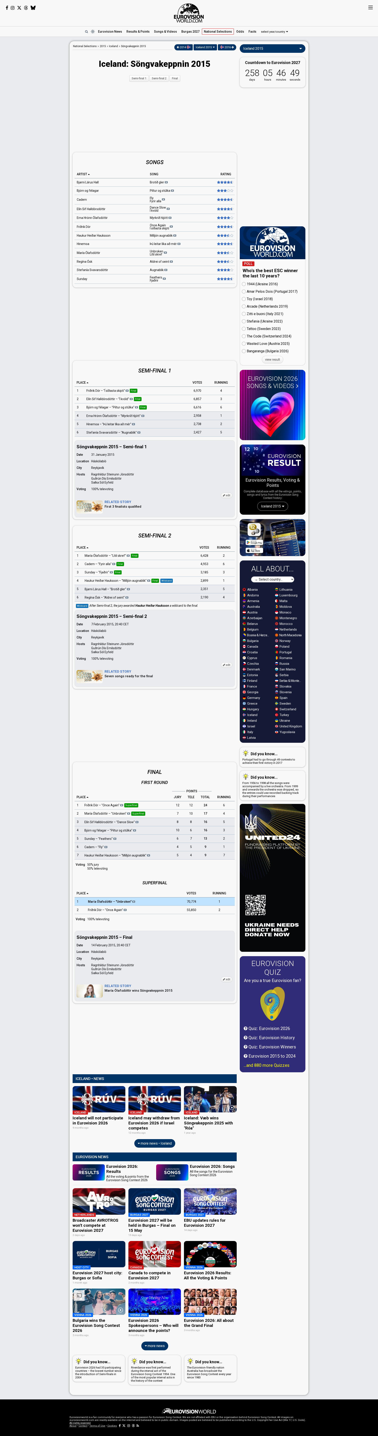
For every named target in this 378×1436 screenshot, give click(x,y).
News (110, 31)
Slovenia (285, 692)
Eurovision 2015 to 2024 (271, 1056)
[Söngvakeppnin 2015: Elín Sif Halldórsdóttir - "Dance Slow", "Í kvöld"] (225, 209)
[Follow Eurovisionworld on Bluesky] (33, 8)
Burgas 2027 (190, 31)
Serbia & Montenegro (291, 681)
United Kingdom (290, 726)
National (218, 31)
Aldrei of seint (160, 261)
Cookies (112, 1425)
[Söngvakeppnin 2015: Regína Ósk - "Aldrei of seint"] (225, 261)
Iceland (251, 715)
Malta (283, 601)
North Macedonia (290, 635)
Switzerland (287, 709)
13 (205, 838)
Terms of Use (97, 1425)
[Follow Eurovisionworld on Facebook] (6, 8)
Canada (252, 647)
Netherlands (288, 629)
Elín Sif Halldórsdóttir (91, 209)
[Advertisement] (35, 107)
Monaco (285, 612)
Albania (252, 590)
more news (156, 1346)
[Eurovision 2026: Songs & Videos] (272, 414)
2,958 (197, 415)
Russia (284, 664)
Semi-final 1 (139, 78)
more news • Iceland (156, 1143)
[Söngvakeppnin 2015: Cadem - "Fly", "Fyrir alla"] (225, 199)
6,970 (197, 390)
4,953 (204, 564)
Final (175, 78)
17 (205, 813)
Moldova (285, 607)
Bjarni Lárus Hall (88, 182)
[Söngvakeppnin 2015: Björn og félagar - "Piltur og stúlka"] (225, 190)
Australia (253, 607)
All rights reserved (80, 1423)
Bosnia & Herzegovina (258, 635)
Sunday (82, 279)
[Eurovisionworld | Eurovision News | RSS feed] (137, 1425)
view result (272, 359)
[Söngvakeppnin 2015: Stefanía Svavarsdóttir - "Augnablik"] (225, 270)
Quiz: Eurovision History (271, 1037)
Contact (83, 1425)
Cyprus (251, 658)
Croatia (252, 652)
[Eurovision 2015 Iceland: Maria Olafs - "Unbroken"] (225, 252)
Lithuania (285, 590)
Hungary (252, 709)
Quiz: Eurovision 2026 (268, 1028)
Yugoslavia (287, 732)
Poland (284, 647)
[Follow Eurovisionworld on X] (19, 8)
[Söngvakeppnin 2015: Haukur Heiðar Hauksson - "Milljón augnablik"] (225, 235)
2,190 (204, 597)
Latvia (251, 738)
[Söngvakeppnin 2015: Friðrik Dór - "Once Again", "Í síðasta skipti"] (225, 226)
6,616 (197, 407)
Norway (284, 641)
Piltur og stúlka (160, 190)
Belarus (252, 624)
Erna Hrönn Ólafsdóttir (92, 218)
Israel (250, 726)
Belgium (252, 629)
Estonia (252, 675)
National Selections (85, 46)
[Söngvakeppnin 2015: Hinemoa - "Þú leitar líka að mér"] (225, 243)
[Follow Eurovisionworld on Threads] (26, 8)
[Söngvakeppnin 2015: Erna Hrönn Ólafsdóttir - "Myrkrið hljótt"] (225, 217)
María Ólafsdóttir (88, 253)
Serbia (284, 675)
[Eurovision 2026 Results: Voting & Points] (272, 461)
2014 (183, 47)
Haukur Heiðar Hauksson (93, 235)
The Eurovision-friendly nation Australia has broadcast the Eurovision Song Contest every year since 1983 (209, 1369)
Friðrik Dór (84, 227)
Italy (249, 732)
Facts (252, 31)
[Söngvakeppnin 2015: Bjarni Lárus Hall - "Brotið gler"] (225, 182)
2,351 (204, 589)
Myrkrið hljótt (159, 218)
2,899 (204, 581)
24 (205, 805)
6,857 (197, 399)
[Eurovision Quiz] (272, 1004)
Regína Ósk (84, 261)
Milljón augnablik (161, 235)
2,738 (197, 424)
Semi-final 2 (159, 78)
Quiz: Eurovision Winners (271, 1047)
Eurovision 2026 (272, 382)
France (251, 686)
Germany (253, 698)
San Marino (287, 669)
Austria (251, 612)
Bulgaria (252, 641)
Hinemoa (83, 244)
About (73, 1425)
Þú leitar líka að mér (163, 244)
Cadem (82, 199)
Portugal (285, 652)
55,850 (191, 910)
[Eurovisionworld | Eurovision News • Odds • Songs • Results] (189, 13)
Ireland (251, 721)
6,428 (204, 556)
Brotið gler (157, 182)
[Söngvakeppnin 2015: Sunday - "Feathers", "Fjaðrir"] (225, 279)
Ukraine (284, 721)
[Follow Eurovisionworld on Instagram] (12, 8)
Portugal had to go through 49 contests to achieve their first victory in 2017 (268, 758)
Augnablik (157, 270)
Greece (251, 704)
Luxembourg (288, 595)
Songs (165, 31)
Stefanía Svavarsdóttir (92, 270)
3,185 (204, 572)
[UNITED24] (272, 878)
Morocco (286, 624)
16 (205, 822)
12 (177, 805)
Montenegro (288, 618)
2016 (227, 47)
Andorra (252, 595)
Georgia (252, 692)
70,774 (191, 901)
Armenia (252, 601)
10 (191, 813)
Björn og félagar (88, 190)
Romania (285, 658)
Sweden (285, 704)
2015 (103, 46)
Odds (240, 31)
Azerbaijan (254, 618)
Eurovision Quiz (272, 968)
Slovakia (285, 686)
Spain (283, 698)
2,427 (197, 432)
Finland (251, 681)
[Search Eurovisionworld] (86, 31)
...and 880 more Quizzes (266, 1065)
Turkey (284, 715)
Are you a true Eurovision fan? (272, 980)
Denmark (253, 669)
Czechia (252, 664)
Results (138, 31)
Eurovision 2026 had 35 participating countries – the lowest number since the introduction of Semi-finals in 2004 (98, 1369)
